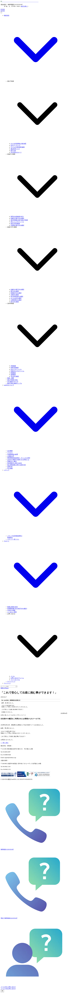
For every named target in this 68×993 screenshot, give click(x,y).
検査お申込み (5, 688)
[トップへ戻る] (2, 991)
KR (4, 9)
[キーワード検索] (16, 686)
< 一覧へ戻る (4, 742)
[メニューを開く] (1, 12)
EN (1, 9)
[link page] (19, 1)
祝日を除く (24, 6)
